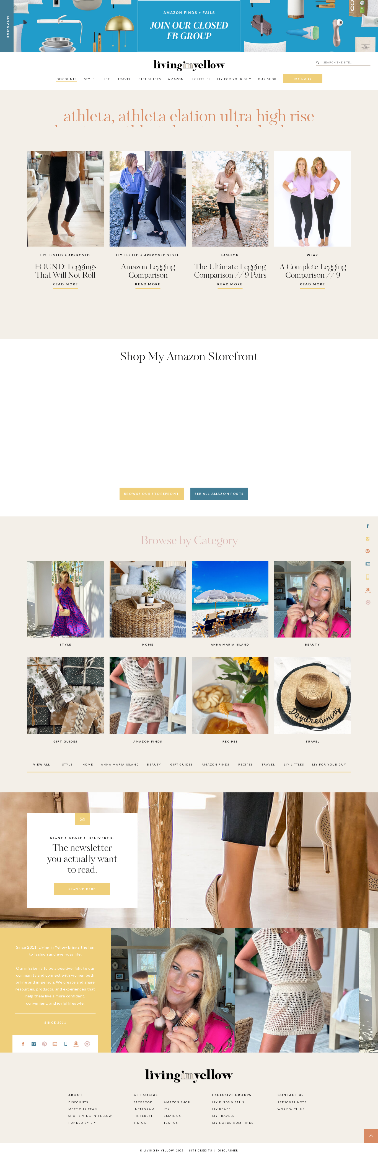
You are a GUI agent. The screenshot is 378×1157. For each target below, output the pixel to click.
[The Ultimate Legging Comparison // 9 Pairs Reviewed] (230, 199)
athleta (88, 117)
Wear (313, 255)
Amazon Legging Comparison (148, 271)
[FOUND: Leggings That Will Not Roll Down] (65, 199)
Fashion (230, 255)
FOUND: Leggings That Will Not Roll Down (66, 275)
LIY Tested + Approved (65, 255)
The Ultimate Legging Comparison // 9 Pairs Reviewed (230, 275)
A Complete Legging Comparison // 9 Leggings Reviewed (312, 275)
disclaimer (228, 1150)
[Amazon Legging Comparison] (148, 199)
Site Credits (200, 1150)
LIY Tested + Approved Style (147, 255)
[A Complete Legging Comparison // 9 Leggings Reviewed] (312, 199)
